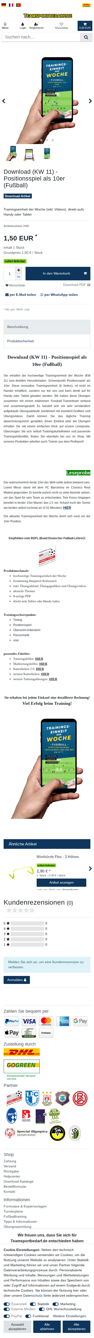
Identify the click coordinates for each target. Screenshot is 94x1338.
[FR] (11, 5)
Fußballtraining (15, 1216)
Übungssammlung (17, 1227)
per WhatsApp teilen (60, 295)
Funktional (41, 1316)
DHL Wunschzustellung (63, 1309)
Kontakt (9, 1191)
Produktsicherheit (20, 341)
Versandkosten (39, 309)
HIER (67, 507)
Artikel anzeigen (61, 882)
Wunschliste (16, 285)
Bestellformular (15, 1186)
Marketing (67, 1304)
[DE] (3, 5)
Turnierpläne (13, 1211)
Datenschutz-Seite (37, 1295)
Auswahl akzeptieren (17, 1327)
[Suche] (86, 37)
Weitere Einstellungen (69, 1316)
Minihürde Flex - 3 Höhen (58, 857)
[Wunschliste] (61, 26)
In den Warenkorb (56, 273)
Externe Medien (23, 1309)
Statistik (43, 1304)
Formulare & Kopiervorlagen (25, 1206)
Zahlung (10, 1161)
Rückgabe (11, 1171)
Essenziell (19, 1304)
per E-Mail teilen (23, 295)
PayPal (16, 1316)
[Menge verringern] (18, 277)
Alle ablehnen (47, 1327)
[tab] (47, 327)
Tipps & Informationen (20, 1221)
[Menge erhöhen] (18, 270)
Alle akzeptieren (77, 1327)
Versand (10, 1166)
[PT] (18, 5)
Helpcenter (12, 1176)
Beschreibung (17, 327)
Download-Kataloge (19, 1181)
